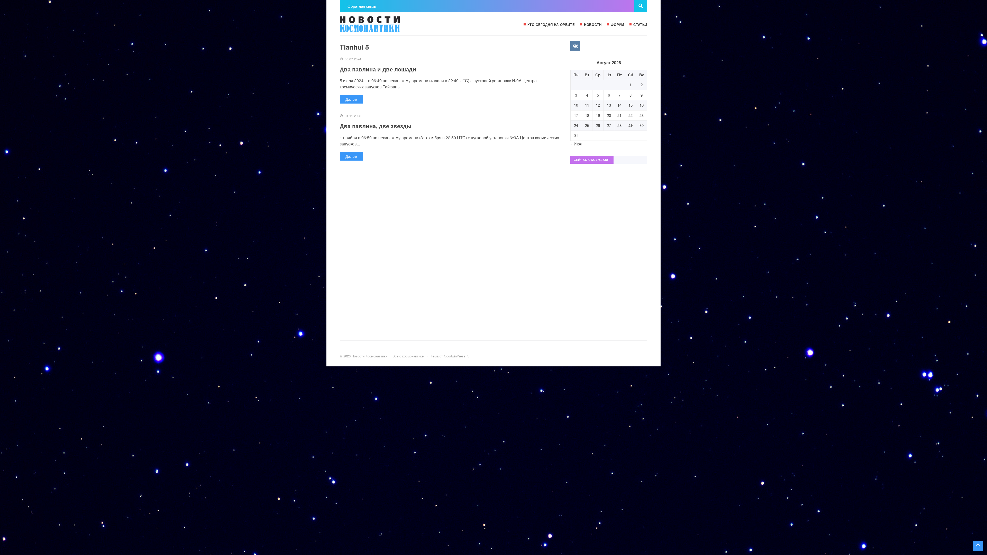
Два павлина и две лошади (378, 69)
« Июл (576, 144)
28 (619, 125)
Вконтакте (575, 46)
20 (609, 115)
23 (641, 115)
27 (609, 125)
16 (641, 105)
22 (630, 115)
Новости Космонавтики (378, 26)
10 (576, 105)
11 (587, 105)
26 (598, 125)
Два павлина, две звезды (376, 126)
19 (598, 115)
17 (576, 115)
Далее (351, 99)
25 (587, 125)
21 (619, 115)
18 (587, 115)
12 (598, 105)
